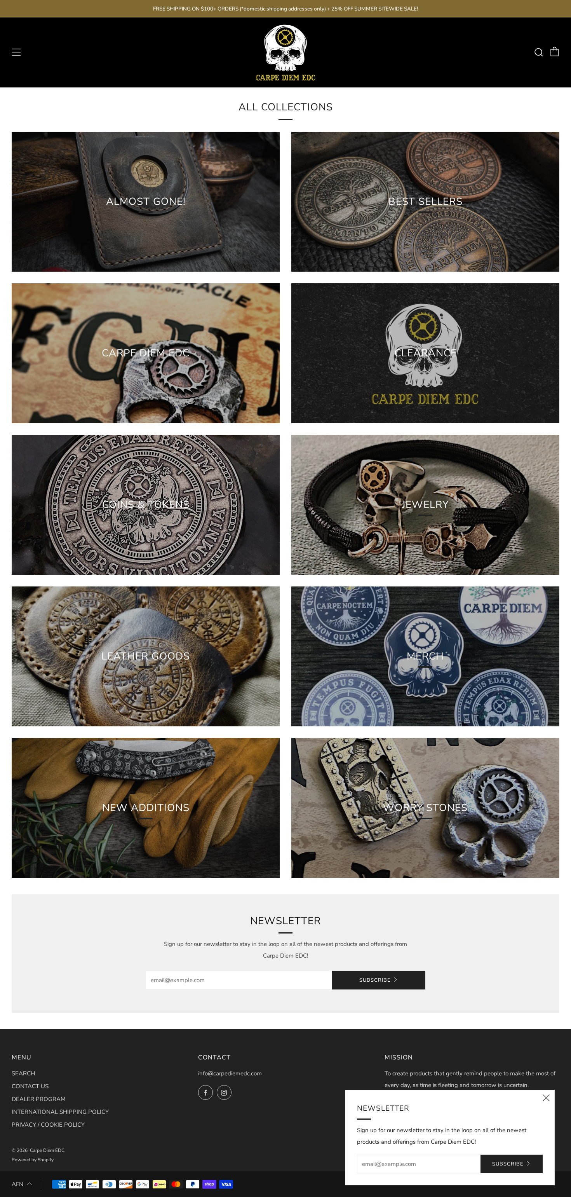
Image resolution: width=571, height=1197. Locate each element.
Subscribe (375, 980)
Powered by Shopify (33, 1160)
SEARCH (23, 1073)
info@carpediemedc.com (230, 1073)
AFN (17, 1184)
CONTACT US (30, 1086)
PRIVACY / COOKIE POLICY (48, 1125)
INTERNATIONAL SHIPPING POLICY (60, 1112)
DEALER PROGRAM (39, 1099)
